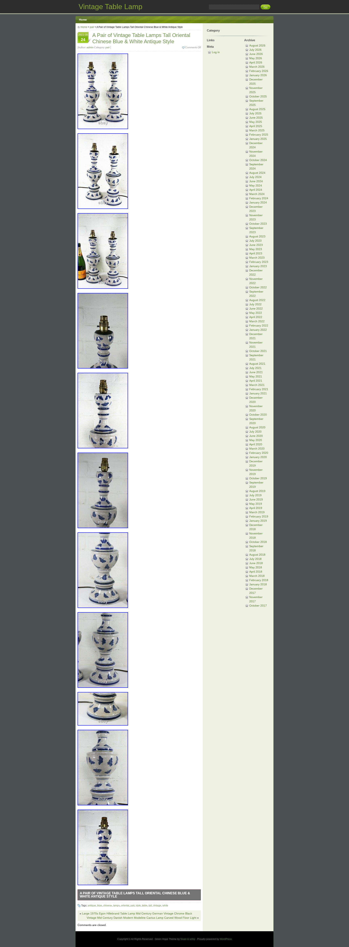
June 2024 (256, 181)
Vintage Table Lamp (110, 6)
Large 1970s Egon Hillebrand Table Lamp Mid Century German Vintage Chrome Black (137, 913)
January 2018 (258, 584)
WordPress (226, 939)
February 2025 (258, 134)
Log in (216, 52)
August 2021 (257, 363)
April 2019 (255, 508)
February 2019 (258, 516)
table (144, 905)
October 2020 (258, 414)
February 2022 (258, 325)
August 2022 (257, 300)
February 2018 (258, 580)
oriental (125, 905)
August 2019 (257, 491)
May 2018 (255, 567)
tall (150, 905)
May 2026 (255, 58)
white (165, 905)
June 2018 (256, 563)
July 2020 (255, 431)
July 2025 (255, 113)
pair (92, 27)
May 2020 (255, 440)
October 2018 (258, 542)
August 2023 (257, 236)
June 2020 (256, 435)
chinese (107, 905)
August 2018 (257, 554)
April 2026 (255, 62)
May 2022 (255, 312)
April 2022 (255, 317)
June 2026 (256, 54)
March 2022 (257, 321)
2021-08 (83, 37)
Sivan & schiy (187, 939)
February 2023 (258, 261)
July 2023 (255, 240)
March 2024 (257, 194)
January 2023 (258, 266)
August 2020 (257, 427)
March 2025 (257, 130)
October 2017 (258, 605)
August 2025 (257, 109)
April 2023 (255, 253)
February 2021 (258, 389)
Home (83, 19)
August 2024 (257, 172)
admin (90, 47)
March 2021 (257, 385)
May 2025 (255, 121)
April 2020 (255, 444)
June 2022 (256, 308)
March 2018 (257, 575)
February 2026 (258, 71)
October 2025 (258, 96)
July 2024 (255, 177)
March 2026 (257, 66)
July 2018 (255, 558)
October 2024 (258, 160)
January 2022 (258, 329)
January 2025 (258, 138)
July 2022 (255, 304)
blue (99, 905)
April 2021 (255, 380)
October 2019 (258, 478)
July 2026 (255, 49)
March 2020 (257, 448)
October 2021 (258, 351)
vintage (157, 905)
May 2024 (255, 185)
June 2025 (256, 117)
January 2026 (258, 75)
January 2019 (258, 520)
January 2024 (258, 202)
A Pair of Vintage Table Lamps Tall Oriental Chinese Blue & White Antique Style (135, 894)
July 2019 (255, 495)
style (138, 905)
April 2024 (255, 189)
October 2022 (258, 287)
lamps (116, 905)
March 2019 (257, 512)
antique (92, 905)
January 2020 (258, 457)
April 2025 (255, 126)
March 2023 (257, 257)
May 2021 (255, 376)
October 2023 (258, 223)
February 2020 (258, 452)
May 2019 (255, 503)
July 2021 (255, 368)
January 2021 (258, 393)
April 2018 (255, 571)
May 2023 (255, 249)
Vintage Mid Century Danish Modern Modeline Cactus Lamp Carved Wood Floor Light (141, 917)
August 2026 (257, 45)
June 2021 (256, 372)
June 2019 (256, 499)
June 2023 (256, 244)
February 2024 (258, 198)
